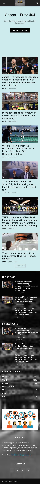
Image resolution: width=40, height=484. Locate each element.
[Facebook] (12, 470)
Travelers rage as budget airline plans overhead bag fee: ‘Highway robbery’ (19, 256)
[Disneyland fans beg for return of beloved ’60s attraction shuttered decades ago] (20, 101)
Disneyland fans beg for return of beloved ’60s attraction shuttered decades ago (19, 115)
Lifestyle (5, 73)
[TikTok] (23, 470)
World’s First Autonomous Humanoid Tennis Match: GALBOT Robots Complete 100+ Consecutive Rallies (20, 149)
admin (4, 88)
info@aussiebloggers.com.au (21, 455)
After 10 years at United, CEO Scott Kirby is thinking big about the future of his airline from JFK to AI (19, 185)
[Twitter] (28, 470)
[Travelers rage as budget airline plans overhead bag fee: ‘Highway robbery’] (20, 241)
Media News (6, 142)
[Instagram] (17, 470)
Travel (4, 109)
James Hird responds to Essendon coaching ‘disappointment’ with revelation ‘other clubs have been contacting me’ (20, 81)
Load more (19, 266)
